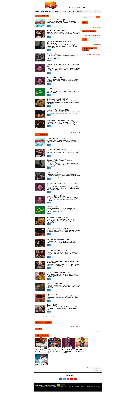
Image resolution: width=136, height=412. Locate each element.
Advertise (82, 386)
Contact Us (76, 386)
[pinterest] (75, 379)
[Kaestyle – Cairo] (40, 57)
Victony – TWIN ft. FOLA (56, 77)
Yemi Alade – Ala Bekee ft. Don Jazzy (60, 121)
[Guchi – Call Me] (40, 309)
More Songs (74, 132)
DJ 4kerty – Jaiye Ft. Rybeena (58, 20)
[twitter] (64, 379)
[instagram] (68, 379)
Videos (57, 11)
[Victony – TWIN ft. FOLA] (40, 81)
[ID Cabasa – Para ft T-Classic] (40, 103)
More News (96, 27)
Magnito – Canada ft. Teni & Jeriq (59, 250)
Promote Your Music (90, 386)
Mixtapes (72, 11)
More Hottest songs (93, 54)
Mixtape (98, 386)
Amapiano (44, 11)
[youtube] (71, 379)
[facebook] (60, 379)
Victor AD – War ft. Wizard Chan (58, 110)
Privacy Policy (60, 386)
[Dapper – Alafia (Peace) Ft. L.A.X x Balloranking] (40, 45)
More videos (96, 332)
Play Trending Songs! (95, 388)
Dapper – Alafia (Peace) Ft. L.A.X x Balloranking (59, 42)
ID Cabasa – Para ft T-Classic (57, 99)
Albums (64, 11)
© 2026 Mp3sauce (39, 385)
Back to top (97, 371)
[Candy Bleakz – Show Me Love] (40, 276)
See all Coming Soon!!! (92, 35)
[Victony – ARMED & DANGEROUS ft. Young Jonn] (40, 68)
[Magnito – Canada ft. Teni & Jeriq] (40, 254)
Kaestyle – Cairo (53, 54)
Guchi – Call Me (52, 305)
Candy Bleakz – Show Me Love (58, 272)
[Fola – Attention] (40, 298)
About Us (71, 386)
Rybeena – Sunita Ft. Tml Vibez (58, 283)
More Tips (96, 44)
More (93, 11)
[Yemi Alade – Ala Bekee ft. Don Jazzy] (40, 124)
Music (51, 11)
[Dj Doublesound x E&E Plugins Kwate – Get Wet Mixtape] (40, 265)
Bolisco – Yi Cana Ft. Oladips (57, 30)
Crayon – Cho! (52, 88)
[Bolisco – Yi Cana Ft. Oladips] (40, 34)
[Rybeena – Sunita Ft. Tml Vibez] (40, 287)
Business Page (44, 386)
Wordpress (52, 385)
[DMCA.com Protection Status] (61, 385)
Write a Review (52, 386)
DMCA (66, 386)
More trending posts (94, 368)
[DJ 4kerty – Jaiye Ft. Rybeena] (40, 23)
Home (37, 11)
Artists (86, 11)
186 (53, 316)
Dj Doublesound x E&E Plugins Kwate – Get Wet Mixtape (63, 262)
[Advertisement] (42, 402)
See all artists (74, 326)
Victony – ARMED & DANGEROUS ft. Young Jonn (63, 65)
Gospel (79, 11)
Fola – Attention (52, 294)
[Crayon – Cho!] (40, 92)
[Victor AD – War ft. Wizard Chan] (40, 114)
